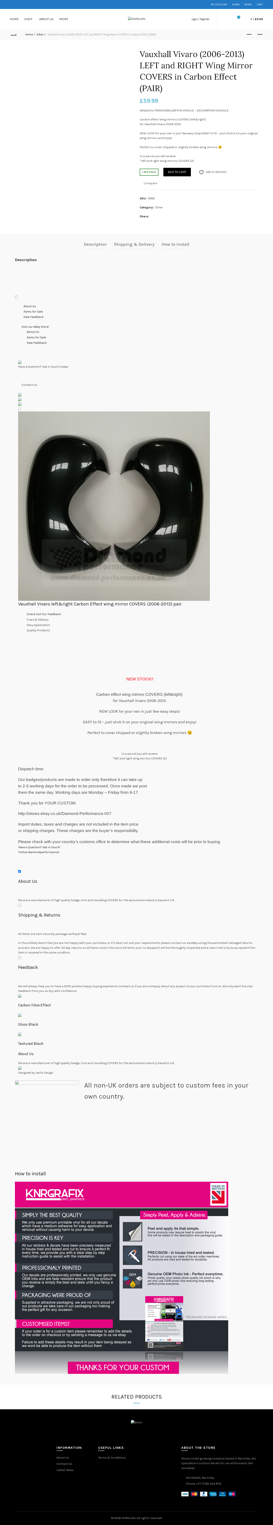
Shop (28, 19)
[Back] (13, 34)
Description (95, 244)
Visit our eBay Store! (35, 327)
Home (236, 4)
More (63, 19)
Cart (260, 4)
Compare (150, 183)
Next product (259, 34)
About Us (46, 19)
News (248, 4)
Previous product (249, 34)
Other (39, 34)
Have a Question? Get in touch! (39, 847)
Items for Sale (33, 311)
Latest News (65, 1470)
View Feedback (33, 317)
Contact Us (64, 1464)
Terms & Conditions (112, 1457)
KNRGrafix (129, 1518)
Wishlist (238, 17)
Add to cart (177, 172)
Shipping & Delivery (134, 244)
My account (219, 4)
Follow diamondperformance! (38, 852)
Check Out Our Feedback (44, 614)
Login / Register (200, 19)
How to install (175, 244)
